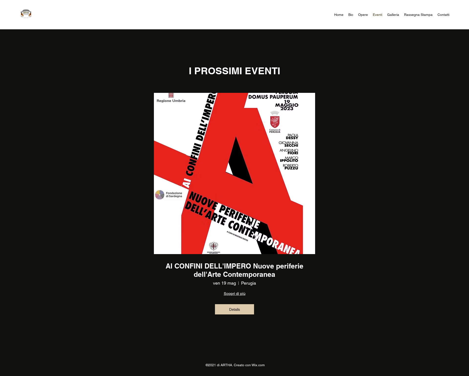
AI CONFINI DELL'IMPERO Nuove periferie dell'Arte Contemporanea (234, 270)
